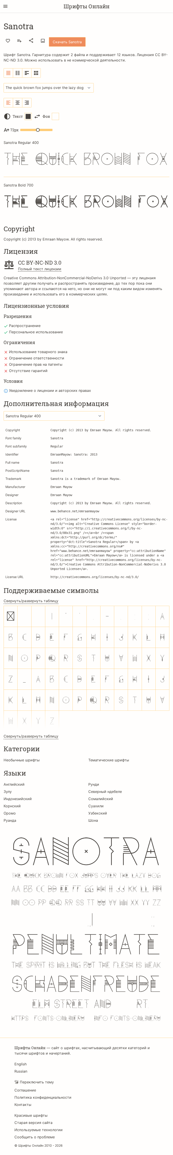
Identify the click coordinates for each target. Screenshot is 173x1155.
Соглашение (25, 1090)
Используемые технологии (38, 1130)
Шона (93, 820)
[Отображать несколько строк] (27, 72)
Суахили (96, 806)
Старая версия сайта (33, 1122)
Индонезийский (18, 798)
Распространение (25, 325)
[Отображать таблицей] (36, 72)
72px (14, 129)
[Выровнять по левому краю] (8, 102)
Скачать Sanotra (67, 42)
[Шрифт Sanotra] (86, 928)
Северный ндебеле (105, 791)
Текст (18, 116)
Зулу (8, 791)
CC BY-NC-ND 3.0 (39, 262)
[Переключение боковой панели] (5, 6)
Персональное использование (36, 332)
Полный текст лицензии (39, 269)
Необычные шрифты (22, 760)
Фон (46, 116)
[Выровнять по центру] (17, 102)
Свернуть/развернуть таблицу (31, 601)
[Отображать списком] (8, 72)
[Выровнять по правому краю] (26, 102)
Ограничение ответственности (36, 358)
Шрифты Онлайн (86, 6)
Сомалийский (100, 798)
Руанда (10, 820)
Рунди (93, 784)
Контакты (22, 1104)
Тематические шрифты (108, 760)
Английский (14, 784)
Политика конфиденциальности (42, 1097)
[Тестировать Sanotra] (43, 40)
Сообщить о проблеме (34, 1137)
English (20, 1064)
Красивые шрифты (31, 1115)
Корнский (12, 806)
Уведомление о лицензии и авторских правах (50, 390)
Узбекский (97, 813)
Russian (20, 1071)
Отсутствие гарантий (28, 370)
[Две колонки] (17, 72)
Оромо (10, 813)
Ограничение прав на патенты (35, 364)
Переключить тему (37, 1082)
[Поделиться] (31, 40)
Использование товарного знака (38, 351)
